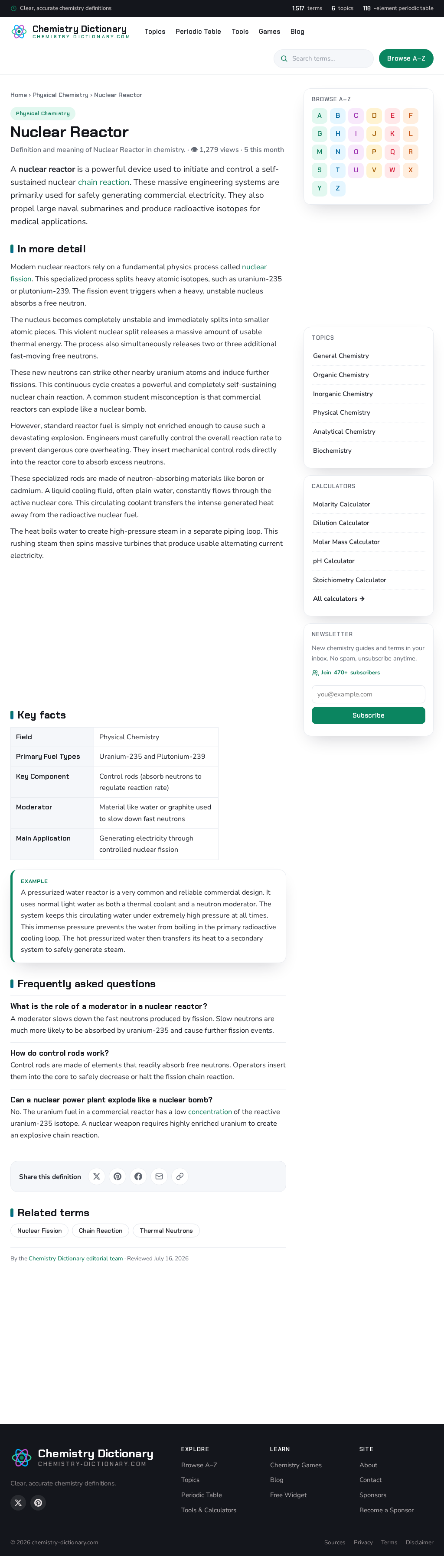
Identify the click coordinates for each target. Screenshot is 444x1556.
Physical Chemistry (60, 95)
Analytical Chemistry (344, 431)
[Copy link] (180, 1176)
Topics (154, 31)
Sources (335, 1542)
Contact (370, 1479)
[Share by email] (159, 1176)
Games (269, 31)
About (368, 1465)
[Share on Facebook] (138, 1176)
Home (18, 95)
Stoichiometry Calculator (349, 580)
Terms (389, 1542)
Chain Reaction (100, 1230)
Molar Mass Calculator (346, 542)
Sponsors (372, 1495)
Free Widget (288, 1495)
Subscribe (369, 715)
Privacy (363, 1542)
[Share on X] (96, 1176)
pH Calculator (334, 561)
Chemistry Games (296, 1465)
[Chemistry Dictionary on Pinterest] (38, 1503)
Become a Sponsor (386, 1510)
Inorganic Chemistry (343, 394)
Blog (297, 31)
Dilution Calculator (341, 523)
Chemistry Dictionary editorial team (76, 1258)
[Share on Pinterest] (117, 1176)
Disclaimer (420, 1542)
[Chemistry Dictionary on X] (18, 1503)
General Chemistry (341, 355)
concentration (210, 1112)
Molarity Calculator (341, 504)
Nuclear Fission (39, 1230)
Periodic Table (198, 31)
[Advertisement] (148, 633)
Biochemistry (332, 450)
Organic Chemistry (341, 374)
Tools (240, 31)
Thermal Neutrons (166, 1230)
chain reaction (104, 182)
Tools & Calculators (208, 1510)
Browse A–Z (406, 58)
